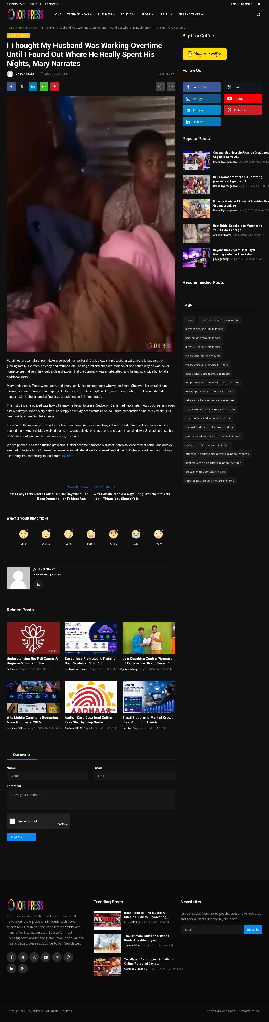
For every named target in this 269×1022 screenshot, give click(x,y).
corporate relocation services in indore (210, 409)
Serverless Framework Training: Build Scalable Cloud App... (90, 661)
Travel (189, 320)
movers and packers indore (203, 347)
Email (98, 768)
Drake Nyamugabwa (225, 161)
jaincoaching (130, 669)
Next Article (102, 486)
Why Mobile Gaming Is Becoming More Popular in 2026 (32, 720)
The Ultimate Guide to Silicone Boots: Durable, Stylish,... (146, 938)
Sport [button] (146, 14)
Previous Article (77, 486)
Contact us (52, 4)
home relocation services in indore (207, 445)
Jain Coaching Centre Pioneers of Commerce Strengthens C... (147, 661)
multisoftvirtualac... (76, 669)
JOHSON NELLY (44, 569)
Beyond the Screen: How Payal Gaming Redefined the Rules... (234, 252)
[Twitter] (23, 957)
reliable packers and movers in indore (209, 400)
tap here (68, 456)
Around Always (222, 234)
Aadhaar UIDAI (73, 728)
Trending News (28, 27)
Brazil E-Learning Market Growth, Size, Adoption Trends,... (149, 720)
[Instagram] (34, 957)
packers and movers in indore (220, 320)
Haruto (127, 728)
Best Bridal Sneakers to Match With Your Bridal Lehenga (237, 228)
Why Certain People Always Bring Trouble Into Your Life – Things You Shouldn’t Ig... (132, 496)
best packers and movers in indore (207, 373)
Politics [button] (127, 14)
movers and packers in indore (204, 329)
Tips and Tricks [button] (189, 14)
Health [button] (164, 14)
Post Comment (21, 837)
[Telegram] (57, 957)
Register (246, 4)
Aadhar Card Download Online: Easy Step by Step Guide (89, 720)
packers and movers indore (203, 338)
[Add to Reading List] (171, 86)
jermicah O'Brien (16, 728)
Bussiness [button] (105, 14)
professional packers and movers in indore (213, 436)
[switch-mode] (259, 4)
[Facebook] (11, 957)
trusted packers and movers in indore (209, 391)
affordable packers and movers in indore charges (217, 454)
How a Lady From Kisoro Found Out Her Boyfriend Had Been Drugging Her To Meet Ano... (47, 496)
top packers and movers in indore (206, 365)
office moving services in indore (205, 472)
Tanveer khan (132, 945)
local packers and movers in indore (207, 418)
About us (35, 4)
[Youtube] (45, 957)
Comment (14, 786)
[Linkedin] (11, 968)
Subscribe (253, 929)
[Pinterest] (68, 957)
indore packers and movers (203, 356)
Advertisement (16, 4)
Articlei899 (130, 922)
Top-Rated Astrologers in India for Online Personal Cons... (149, 962)
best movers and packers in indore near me (213, 463)
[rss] (23, 968)
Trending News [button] (78, 14)
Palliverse (12, 669)
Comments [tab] (22, 754)
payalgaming (221, 259)
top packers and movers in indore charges (212, 382)
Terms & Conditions (221, 1011)
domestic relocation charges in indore (209, 427)
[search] (258, 14)
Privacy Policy (249, 1011)
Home (57, 14)
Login (233, 4)
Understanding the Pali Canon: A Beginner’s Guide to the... (32, 661)
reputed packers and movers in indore (210, 481)
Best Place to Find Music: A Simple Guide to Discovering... (146, 915)
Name (11, 768)
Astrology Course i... (136, 969)
